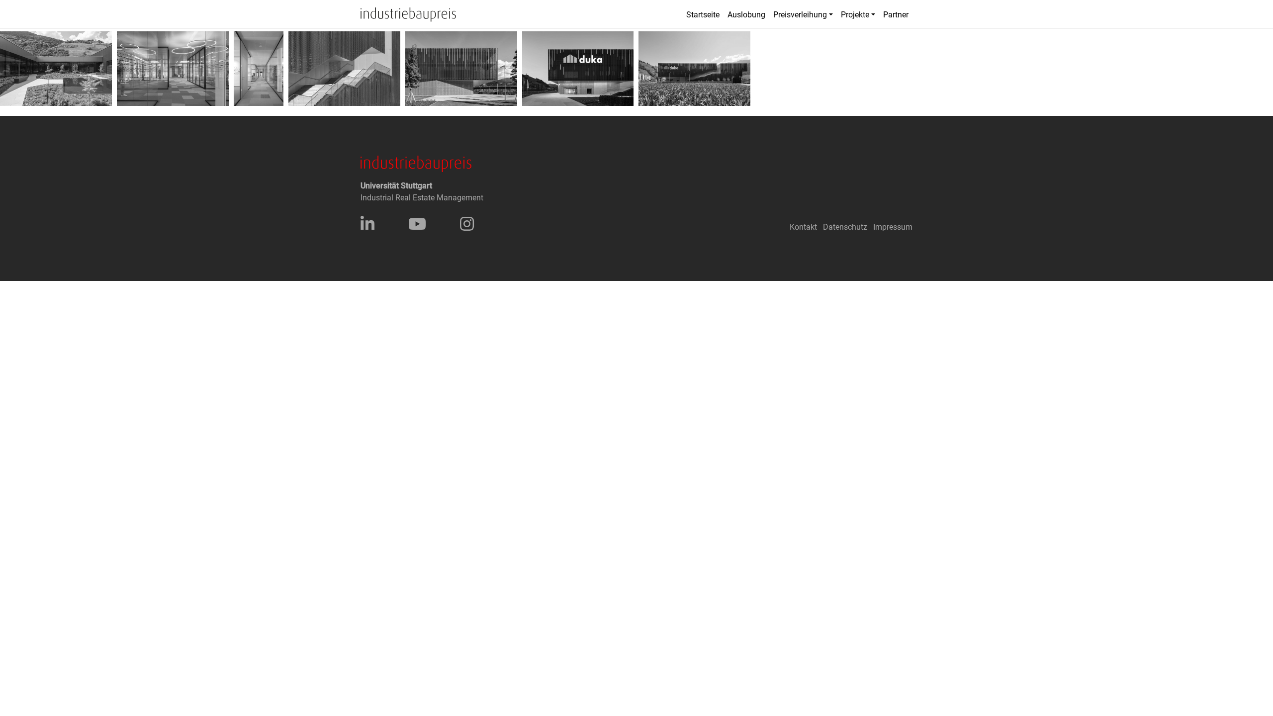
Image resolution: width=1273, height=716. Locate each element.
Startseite (703, 14)
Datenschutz (845, 227)
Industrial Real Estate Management (422, 197)
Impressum (892, 227)
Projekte (855, 14)
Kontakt (803, 227)
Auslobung (746, 14)
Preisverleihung (800, 14)
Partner (896, 14)
